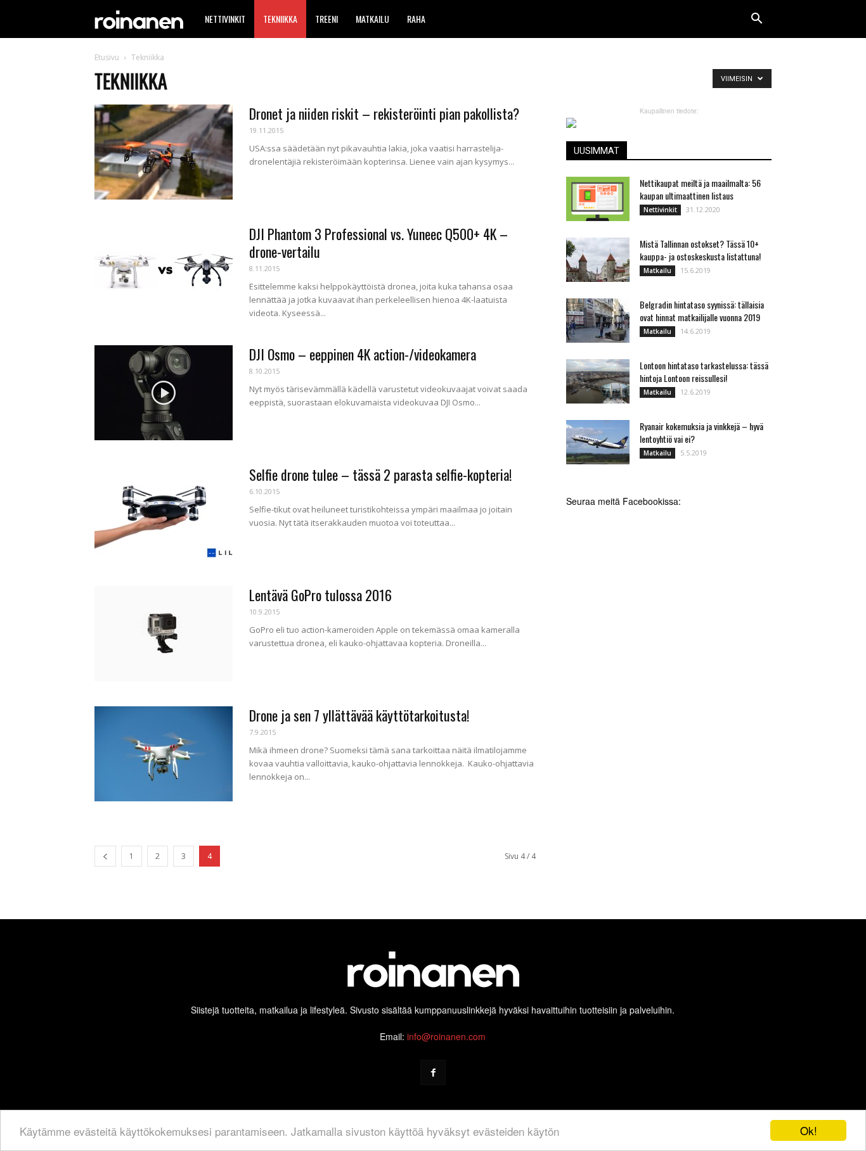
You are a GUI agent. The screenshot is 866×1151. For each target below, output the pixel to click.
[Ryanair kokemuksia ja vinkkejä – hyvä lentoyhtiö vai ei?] (598, 442)
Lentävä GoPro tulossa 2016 (320, 595)
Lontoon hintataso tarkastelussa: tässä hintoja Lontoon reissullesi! (704, 372)
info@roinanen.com (446, 1036)
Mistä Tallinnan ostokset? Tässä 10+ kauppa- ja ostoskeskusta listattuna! (700, 250)
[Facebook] (433, 1072)
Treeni (326, 18)
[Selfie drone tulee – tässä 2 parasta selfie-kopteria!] (163, 513)
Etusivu (106, 57)
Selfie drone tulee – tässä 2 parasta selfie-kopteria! (380, 474)
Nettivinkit (225, 18)
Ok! (808, 1130)
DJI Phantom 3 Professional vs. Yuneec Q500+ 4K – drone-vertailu (378, 243)
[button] (756, 19)
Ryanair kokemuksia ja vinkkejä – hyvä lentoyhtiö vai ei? (701, 432)
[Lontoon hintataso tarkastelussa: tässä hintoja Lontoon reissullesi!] (598, 381)
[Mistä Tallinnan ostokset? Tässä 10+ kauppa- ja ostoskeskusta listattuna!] (598, 260)
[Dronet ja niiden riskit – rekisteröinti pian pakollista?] (163, 152)
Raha (416, 18)
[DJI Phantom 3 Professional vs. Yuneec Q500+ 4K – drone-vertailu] (163, 272)
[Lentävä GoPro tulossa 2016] (163, 633)
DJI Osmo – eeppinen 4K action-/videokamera (362, 354)
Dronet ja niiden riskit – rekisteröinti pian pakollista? (384, 113)
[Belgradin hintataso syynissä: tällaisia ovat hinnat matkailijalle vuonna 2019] (598, 320)
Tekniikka (280, 18)
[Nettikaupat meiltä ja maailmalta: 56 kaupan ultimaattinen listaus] (598, 199)
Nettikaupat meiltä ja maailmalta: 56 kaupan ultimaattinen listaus (700, 189)
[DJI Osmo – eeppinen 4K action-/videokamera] (163, 392)
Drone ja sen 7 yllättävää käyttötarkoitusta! (359, 715)
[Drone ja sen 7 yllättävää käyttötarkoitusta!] (163, 753)
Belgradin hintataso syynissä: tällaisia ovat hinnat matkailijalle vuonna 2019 (702, 311)
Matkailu (372, 18)
